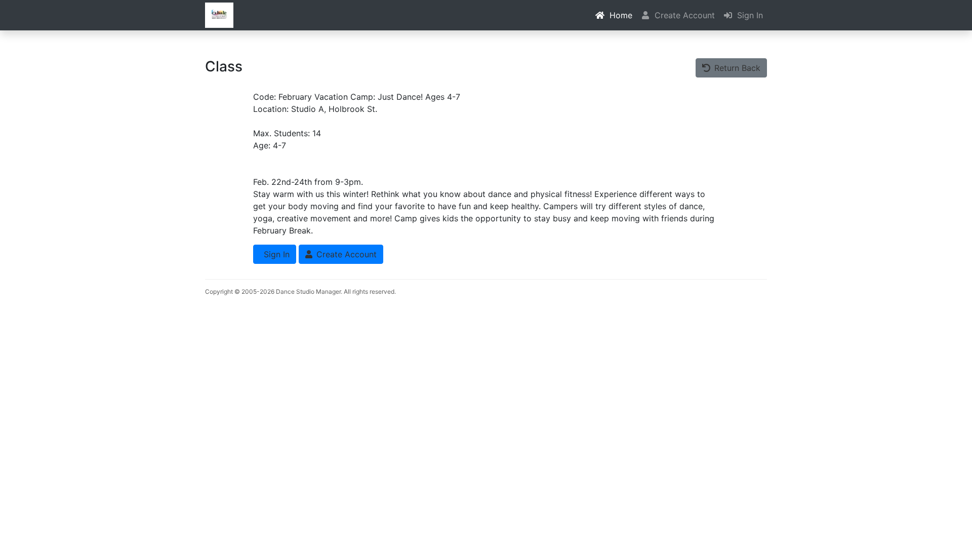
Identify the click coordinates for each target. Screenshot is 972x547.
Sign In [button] (275, 254)
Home (619, 15)
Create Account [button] (345, 254)
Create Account (683, 15)
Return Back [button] (736, 68)
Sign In (749, 15)
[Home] (219, 15)
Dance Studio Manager (308, 291)
